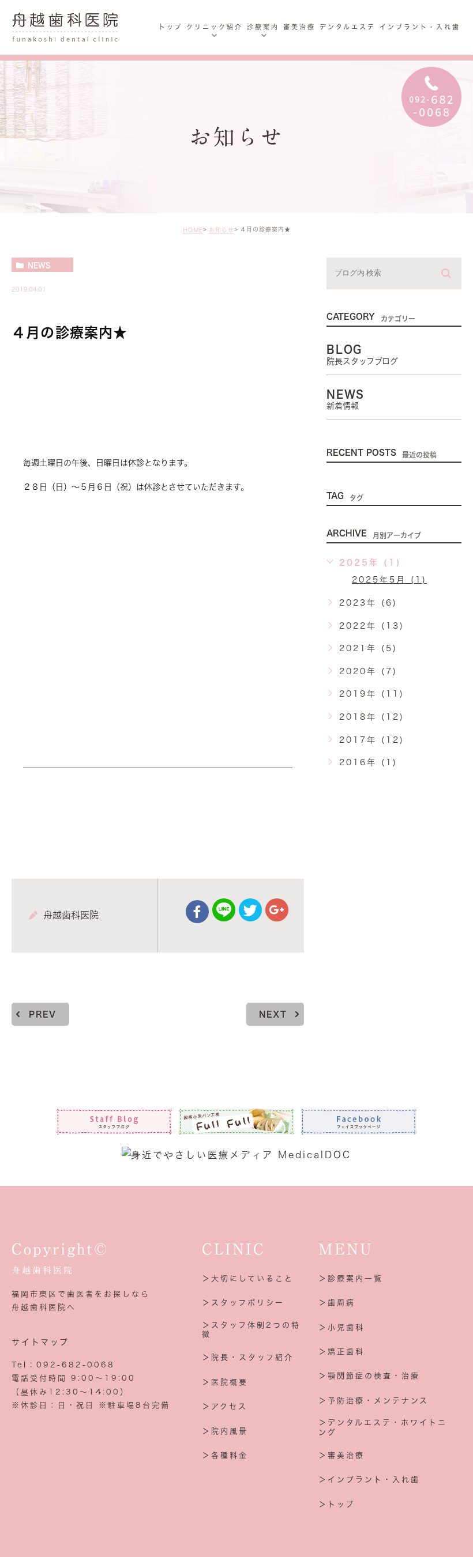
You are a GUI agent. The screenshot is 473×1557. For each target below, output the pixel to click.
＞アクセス (224, 1406)
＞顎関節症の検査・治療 (369, 1376)
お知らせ (221, 230)
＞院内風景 (225, 1431)
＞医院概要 (225, 1382)
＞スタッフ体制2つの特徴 (251, 1330)
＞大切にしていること (248, 1278)
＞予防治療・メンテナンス (373, 1400)
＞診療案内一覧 (350, 1278)
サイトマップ (40, 1341)
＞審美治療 (341, 1455)
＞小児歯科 (341, 1327)
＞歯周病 (336, 1302)
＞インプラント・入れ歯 (369, 1479)
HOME (193, 230)
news (39, 265)
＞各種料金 (225, 1455)
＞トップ (336, 1504)
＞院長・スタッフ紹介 (248, 1357)
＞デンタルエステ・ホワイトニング (382, 1427)
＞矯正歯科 (341, 1351)
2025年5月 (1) (389, 580)
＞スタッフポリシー (243, 1302)
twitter (250, 909)
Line (223, 909)
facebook (197, 911)
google (276, 909)
